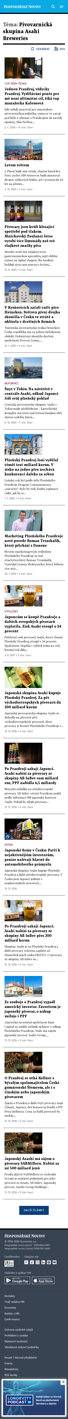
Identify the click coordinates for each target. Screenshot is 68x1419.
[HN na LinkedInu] (43, 1262)
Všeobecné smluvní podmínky (22, 1347)
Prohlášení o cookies (16, 1335)
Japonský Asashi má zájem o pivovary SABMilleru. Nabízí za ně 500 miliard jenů (32, 1163)
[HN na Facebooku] (32, 1262)
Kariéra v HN (12, 1313)
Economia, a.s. (28, 1241)
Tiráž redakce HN (14, 1302)
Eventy (8, 1363)
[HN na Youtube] (54, 1262)
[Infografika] (8, 837)
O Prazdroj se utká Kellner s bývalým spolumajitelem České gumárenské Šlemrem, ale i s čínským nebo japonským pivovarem (32, 1088)
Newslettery (11, 1369)
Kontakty (10, 1296)
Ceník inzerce (12, 1319)
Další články (34, 1210)
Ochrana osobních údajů (19, 1330)
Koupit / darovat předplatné (21, 1357)
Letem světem (17, 165)
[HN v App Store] (43, 1280)
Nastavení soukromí (16, 1341)
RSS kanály (11, 1375)
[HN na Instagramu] (37, 1262)
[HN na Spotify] (49, 1262)
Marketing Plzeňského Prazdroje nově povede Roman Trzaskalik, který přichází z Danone (34, 541)
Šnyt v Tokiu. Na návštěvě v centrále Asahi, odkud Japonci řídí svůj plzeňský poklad (31, 394)
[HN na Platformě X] (26, 1262)
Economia (10, 1308)
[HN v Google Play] (17, 1280)
